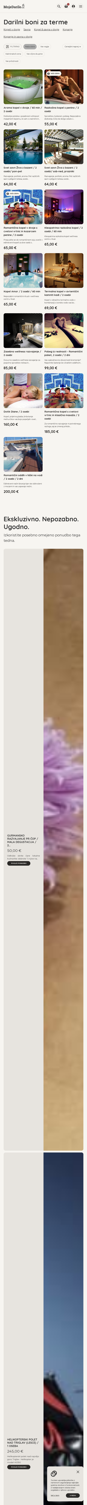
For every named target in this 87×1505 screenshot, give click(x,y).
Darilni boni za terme (36, 22)
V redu (73, 1495)
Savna (27, 29)
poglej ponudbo (19, 863)
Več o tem (55, 1495)
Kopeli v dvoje (12, 29)
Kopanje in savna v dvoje (18, 36)
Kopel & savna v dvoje (46, 29)
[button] (72, 46)
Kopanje (67, 29)
